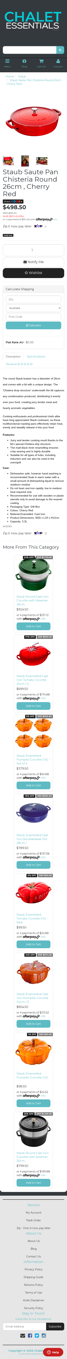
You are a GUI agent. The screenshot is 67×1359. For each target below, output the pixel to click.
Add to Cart (33, 626)
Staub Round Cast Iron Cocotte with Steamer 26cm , (33, 600)
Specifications (36, 356)
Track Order (33, 1220)
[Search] (60, 50)
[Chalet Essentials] (33, 21)
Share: (7, 201)
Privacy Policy (34, 1269)
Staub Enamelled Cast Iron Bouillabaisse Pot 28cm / (32, 839)
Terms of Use (33, 1292)
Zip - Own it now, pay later (33, 1228)
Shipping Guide (33, 1277)
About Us (34, 1241)
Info (55, 219)
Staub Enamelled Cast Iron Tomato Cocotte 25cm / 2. (32, 679)
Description (13, 356)
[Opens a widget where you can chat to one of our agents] (53, 1352)
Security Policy (33, 1308)
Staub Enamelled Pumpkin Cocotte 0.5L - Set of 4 (33, 759)
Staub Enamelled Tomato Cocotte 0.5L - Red (32, 918)
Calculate (34, 325)
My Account (34, 1212)
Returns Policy (33, 1285)
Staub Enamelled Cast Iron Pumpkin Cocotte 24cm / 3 (32, 998)
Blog (34, 1248)
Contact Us (33, 1256)
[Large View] (8, 160)
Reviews (11, 364)
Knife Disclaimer (33, 1300)
